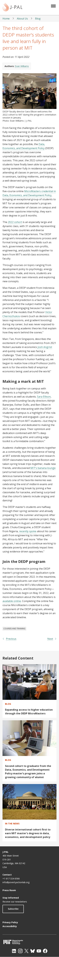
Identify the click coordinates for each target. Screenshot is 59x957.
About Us (22, 18)
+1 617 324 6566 (11, 878)
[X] (26, 951)
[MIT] (29, 942)
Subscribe (13, 908)
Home (6, 18)
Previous (11, 638)
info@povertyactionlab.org (16, 882)
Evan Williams (22, 66)
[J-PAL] (12, 7)
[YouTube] (39, 951)
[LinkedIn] (14, 951)
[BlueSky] (32, 951)
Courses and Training (14, 628)
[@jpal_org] (20, 951)
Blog (38, 18)
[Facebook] (45, 951)
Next (50, 638)
